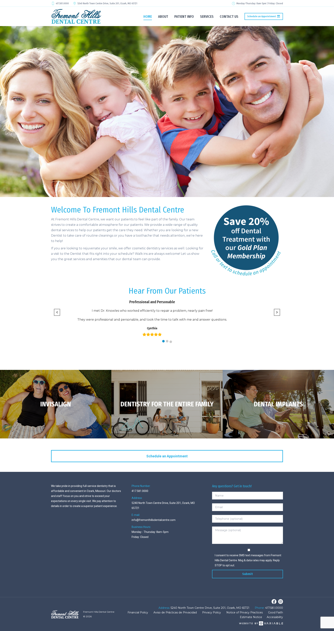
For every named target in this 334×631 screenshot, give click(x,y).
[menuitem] (147, 16)
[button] (163, 341)
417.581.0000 (62, 3)
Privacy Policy (211, 612)
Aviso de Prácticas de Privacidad (175, 612)
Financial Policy (138, 612)
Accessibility (275, 617)
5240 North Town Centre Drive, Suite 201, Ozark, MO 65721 (107, 3)
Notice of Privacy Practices (244, 612)
